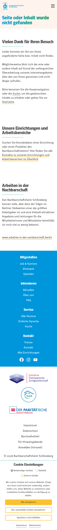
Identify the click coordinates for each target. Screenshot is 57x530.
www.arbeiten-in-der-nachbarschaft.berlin (27, 237)
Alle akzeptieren (28, 502)
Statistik (42, 471)
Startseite (8, 102)
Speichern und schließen (28, 518)
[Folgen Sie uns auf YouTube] (35, 359)
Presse (28, 342)
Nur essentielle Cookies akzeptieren (28, 510)
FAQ (28, 300)
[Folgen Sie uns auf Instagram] (28, 359)
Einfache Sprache (28, 321)
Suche (16, 93)
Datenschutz (30, 431)
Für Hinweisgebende (30, 442)
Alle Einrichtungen (28, 352)
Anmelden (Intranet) (30, 447)
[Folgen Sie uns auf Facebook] (22, 359)
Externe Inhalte (31, 476)
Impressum (30, 425)
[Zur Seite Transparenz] (28, 378)
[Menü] (53, 6)
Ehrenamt (28, 269)
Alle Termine (28, 316)
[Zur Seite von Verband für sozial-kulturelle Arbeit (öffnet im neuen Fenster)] (28, 395)
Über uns (28, 295)
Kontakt (28, 347)
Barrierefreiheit (30, 436)
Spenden (28, 274)
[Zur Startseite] (13, 6)
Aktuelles (28, 290)
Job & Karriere (28, 264)
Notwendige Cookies (23, 471)
